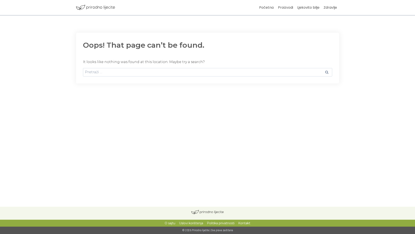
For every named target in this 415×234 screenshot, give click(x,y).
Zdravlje (330, 7)
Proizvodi (285, 7)
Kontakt (244, 223)
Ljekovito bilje (308, 7)
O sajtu (170, 223)
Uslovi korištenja (191, 223)
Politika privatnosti (221, 223)
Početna (266, 7)
